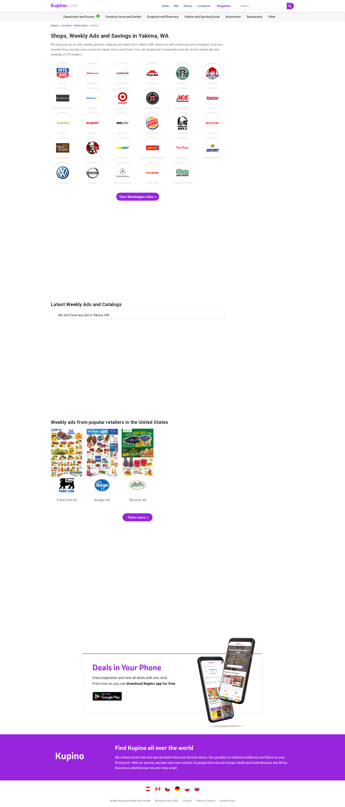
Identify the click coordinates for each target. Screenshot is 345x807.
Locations (203, 6)
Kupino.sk (197, 789)
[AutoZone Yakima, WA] (152, 173)
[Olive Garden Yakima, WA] (62, 148)
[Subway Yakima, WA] (122, 148)
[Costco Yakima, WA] (212, 99)
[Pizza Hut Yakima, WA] (152, 74)
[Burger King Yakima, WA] (152, 123)
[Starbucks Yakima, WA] (182, 74)
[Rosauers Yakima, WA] (212, 123)
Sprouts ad (138, 466)
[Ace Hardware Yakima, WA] (182, 99)
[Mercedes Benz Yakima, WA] (122, 173)
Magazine (223, 6)
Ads (176, 6)
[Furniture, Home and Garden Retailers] (123, 17)
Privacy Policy (227, 800)
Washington (81, 25)
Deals (165, 6)
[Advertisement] (137, 251)
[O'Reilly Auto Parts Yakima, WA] (182, 173)
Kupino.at (148, 789)
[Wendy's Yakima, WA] (212, 74)
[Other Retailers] (272, 17)
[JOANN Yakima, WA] (62, 123)
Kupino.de (177, 789)
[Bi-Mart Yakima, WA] (92, 123)
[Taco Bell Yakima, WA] (182, 123)
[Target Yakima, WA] (122, 99)
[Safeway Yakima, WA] (122, 74)
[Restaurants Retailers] (254, 17)
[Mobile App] (107, 697)
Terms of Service (205, 800)
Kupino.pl (187, 789)
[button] (137, 197)
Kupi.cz (168, 789)
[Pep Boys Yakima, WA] (182, 148)
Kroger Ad (102, 466)
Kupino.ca (158, 789)
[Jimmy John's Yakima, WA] (152, 99)
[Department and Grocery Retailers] (81, 17)
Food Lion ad (67, 466)
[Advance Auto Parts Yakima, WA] (152, 148)
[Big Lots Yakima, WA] (122, 123)
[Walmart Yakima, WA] (92, 99)
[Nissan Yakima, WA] (92, 173)
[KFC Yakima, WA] (92, 148)
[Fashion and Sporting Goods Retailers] (202, 17)
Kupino (54, 25)
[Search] (290, 6)
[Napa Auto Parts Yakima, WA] (212, 148)
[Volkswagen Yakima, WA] (62, 173)
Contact (186, 800)
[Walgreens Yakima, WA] (92, 74)
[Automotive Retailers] (233, 17)
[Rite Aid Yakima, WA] (62, 74)
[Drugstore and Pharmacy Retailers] (163, 17)
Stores (187, 6)
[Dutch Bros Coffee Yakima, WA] (62, 99)
